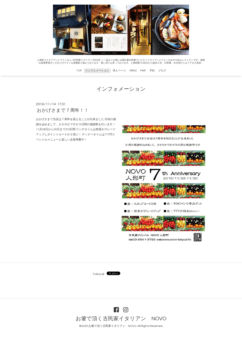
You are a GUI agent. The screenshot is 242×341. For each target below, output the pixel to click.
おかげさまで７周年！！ (63, 110)
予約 (152, 70)
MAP (143, 70)
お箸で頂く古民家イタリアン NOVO (121, 318)
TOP (79, 70)
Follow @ (98, 274)
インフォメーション (97, 70)
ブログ (162, 70)
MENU (133, 70)
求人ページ (119, 70)
